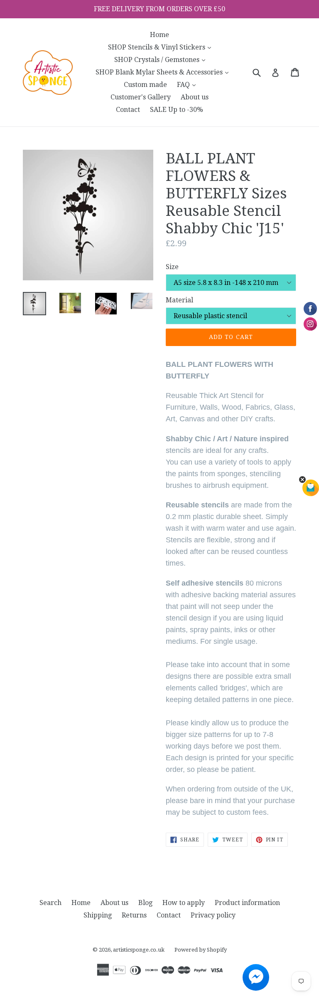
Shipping (97, 915)
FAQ (188, 84)
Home (159, 35)
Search (50, 903)
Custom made (145, 85)
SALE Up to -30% (176, 110)
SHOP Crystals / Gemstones (161, 59)
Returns (134, 915)
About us (195, 97)
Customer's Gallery (140, 97)
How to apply (183, 903)
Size (172, 267)
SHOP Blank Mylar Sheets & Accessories (164, 72)
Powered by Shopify (200, 950)
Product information (247, 903)
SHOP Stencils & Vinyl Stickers (161, 47)
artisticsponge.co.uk (138, 950)
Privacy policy (213, 915)
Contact (128, 110)
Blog (145, 903)
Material (179, 300)
